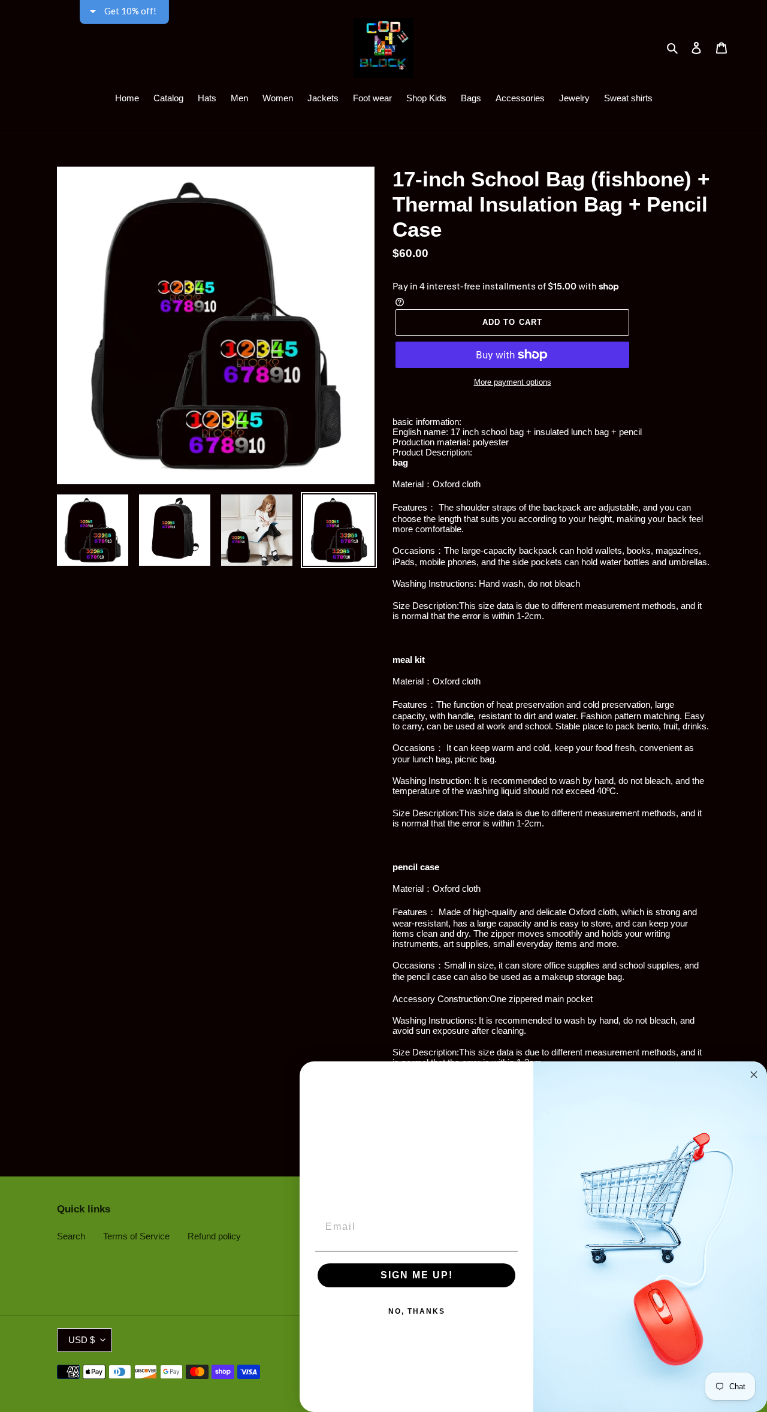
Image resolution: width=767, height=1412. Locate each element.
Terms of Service (136, 1236)
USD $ (81, 1340)
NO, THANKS (416, 1311)
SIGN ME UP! (417, 1275)
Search (71, 1236)
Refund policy (214, 1236)
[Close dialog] (754, 1074)
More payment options (512, 382)
